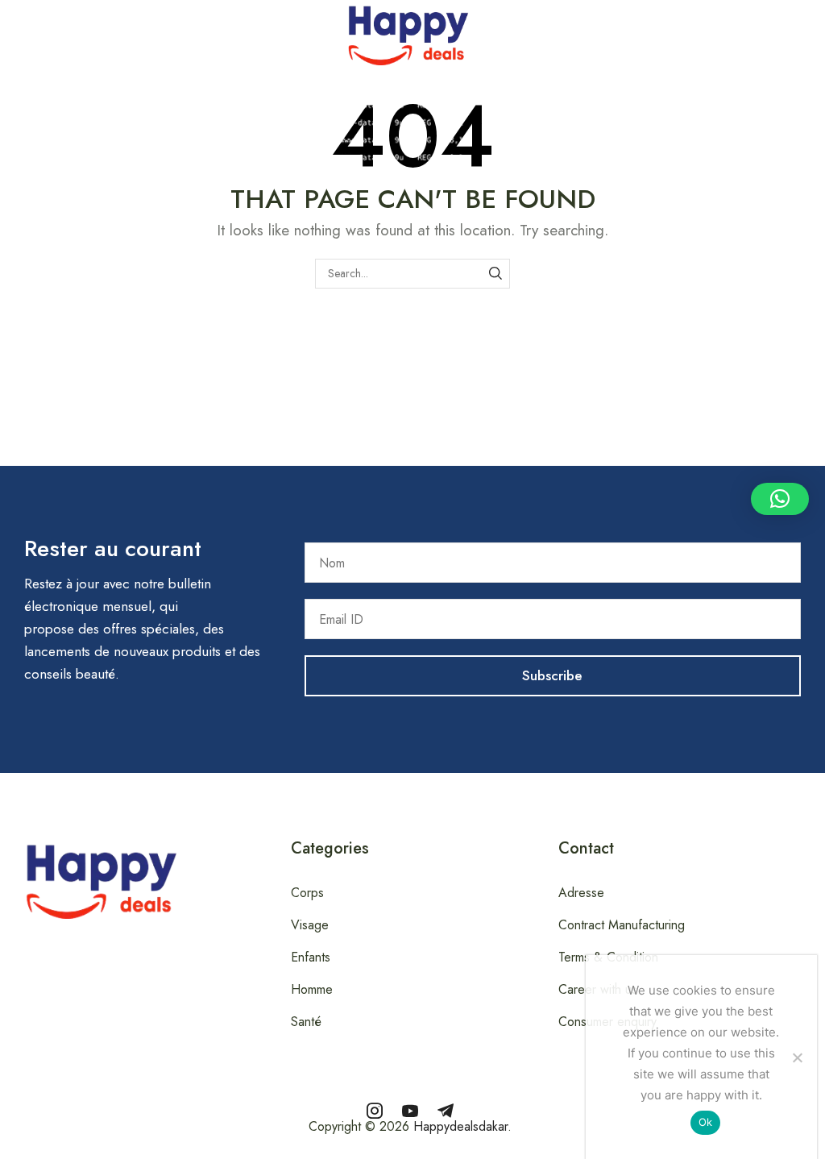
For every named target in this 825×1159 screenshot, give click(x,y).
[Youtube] (410, 1111)
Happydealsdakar (460, 1126)
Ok (706, 1121)
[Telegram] (445, 1111)
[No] (797, 1057)
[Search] (495, 274)
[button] (9, 31)
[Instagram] (375, 1111)
